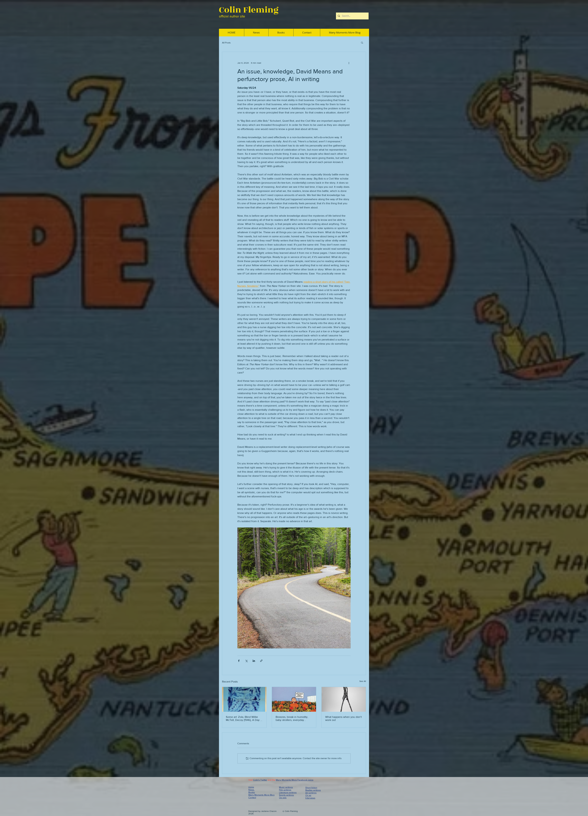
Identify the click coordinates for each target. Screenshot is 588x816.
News (251, 789)
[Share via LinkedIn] (253, 660)
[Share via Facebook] (238, 660)
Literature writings (288, 792)
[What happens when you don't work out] (344, 699)
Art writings (311, 792)
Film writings (285, 789)
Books (251, 792)
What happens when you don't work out (343, 718)
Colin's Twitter (260, 780)
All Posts (226, 42)
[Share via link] (261, 660)
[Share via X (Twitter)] (246, 660)
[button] (362, 42)
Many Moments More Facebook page (294, 780)
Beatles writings (313, 790)
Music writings (286, 787)
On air (308, 795)
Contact (252, 797)
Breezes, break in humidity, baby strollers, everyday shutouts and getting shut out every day (293, 718)
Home (251, 787)
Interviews (310, 798)
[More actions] (349, 63)
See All (362, 681)
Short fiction (311, 787)
